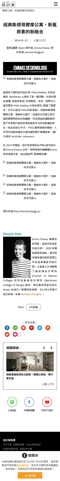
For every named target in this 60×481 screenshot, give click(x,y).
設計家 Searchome (8, 5)
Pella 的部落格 (28, 110)
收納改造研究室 (10, 448)
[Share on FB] (7, 327)
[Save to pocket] (23, 327)
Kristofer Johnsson (22, 136)
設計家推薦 (9, 440)
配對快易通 (18, 444)
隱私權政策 (22, 465)
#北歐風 (33, 307)
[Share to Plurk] (47, 327)
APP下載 (7, 444)
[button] (44, 347)
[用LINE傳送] (15, 327)
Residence (15, 96)
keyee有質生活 (33, 444)
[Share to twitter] (39, 327)
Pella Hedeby (39, 92)
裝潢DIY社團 (26, 448)
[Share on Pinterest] (31, 327)
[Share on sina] (7, 334)
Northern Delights (31, 294)
